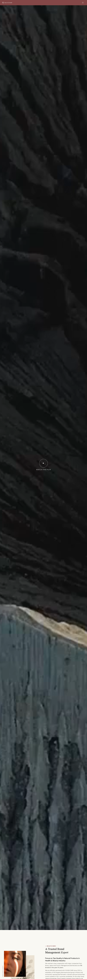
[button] (83, 3)
